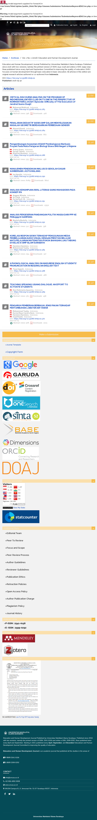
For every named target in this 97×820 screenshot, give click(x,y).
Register (85, 25)
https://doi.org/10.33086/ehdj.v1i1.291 (29, 201)
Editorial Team (14, 533)
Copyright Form (15, 352)
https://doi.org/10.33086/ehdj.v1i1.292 (29, 222)
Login (94, 25)
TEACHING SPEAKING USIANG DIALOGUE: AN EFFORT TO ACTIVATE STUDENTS (39, 285)
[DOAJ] (20, 467)
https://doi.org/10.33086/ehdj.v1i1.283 (29, 109)
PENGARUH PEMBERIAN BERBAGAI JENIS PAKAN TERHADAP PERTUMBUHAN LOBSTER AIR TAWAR (40, 306)
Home (5, 58)
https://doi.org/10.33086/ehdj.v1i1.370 (29, 319)
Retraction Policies (16, 584)
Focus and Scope (16, 547)
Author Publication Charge (20, 598)
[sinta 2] (21, 416)
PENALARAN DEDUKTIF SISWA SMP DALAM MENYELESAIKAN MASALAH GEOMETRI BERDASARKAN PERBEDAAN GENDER (40, 124)
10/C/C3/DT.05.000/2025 (27, 717)
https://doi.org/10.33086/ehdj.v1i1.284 (29, 130)
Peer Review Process (18, 555)
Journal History (14, 613)
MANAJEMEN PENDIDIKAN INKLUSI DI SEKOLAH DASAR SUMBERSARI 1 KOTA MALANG (37, 169)
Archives (15, 58)
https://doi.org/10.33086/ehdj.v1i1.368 (29, 271)
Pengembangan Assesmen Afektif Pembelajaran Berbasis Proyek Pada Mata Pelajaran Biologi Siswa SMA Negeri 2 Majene (43, 145)
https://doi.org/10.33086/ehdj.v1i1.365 (29, 250)
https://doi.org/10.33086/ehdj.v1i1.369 (29, 292)
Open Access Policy (17, 591)
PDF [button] (92, 96)
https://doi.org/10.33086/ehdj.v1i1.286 (29, 155)
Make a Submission (48, 334)
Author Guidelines (16, 562)
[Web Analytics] (8, 508)
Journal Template (13, 345)
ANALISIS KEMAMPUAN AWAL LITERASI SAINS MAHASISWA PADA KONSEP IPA (42, 191)
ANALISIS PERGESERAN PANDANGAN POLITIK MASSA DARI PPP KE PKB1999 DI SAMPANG (43, 215)
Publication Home (62, 25)
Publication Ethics (16, 576)
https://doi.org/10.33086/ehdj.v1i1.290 (29, 176)
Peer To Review (15, 540)
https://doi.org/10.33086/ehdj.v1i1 (20, 78)
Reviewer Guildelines (18, 569)
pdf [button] (92, 142)
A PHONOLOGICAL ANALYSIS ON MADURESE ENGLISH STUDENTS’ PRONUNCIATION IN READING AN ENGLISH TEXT (43, 264)
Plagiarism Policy (15, 606)
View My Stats (19, 508)
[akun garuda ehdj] (21, 375)
